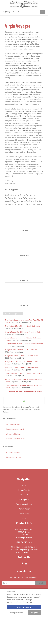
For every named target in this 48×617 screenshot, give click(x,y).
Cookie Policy (28, 602)
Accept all (34, 613)
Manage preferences (17, 613)
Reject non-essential (24, 607)
